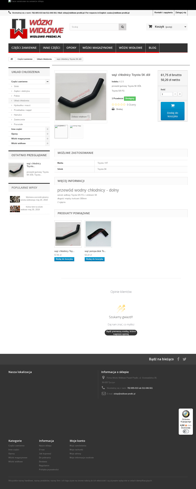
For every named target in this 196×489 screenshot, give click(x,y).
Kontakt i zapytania (164, 12)
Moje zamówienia (78, 446)
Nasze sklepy (45, 446)
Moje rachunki (76, 450)
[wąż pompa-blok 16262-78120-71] (98, 234)
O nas (42, 450)
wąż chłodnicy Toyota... (34, 164)
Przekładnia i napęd (22, 110)
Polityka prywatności (49, 469)
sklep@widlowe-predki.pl (124, 394)
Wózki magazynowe (98, 47)
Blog (152, 47)
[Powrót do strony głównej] (12, 59)
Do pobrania (45, 458)
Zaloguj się (180, 12)
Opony (71, 47)
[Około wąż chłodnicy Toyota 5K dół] (16, 170)
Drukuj (119, 109)
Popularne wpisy (24, 187)
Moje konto (77, 441)
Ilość (163, 89)
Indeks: (115, 81)
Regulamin (44, 465)
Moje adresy (75, 454)
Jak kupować (45, 454)
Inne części (51, 47)
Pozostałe (18, 124)
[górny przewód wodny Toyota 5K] (68, 234)
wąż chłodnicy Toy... (64, 251)
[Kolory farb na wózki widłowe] (15, 208)
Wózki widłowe (130, 47)
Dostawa (43, 461)
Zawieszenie (19, 119)
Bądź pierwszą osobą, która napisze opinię (121, 332)
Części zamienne (24, 47)
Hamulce (17, 115)
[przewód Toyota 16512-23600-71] (61, 131)
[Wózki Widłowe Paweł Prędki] (36, 29)
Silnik (16, 86)
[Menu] (191, 410)
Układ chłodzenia (21, 100)
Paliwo (16, 96)
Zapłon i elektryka (21, 91)
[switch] (186, 431)
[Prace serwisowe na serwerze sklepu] (98, 5)
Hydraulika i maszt (21, 105)
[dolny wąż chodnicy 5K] (76, 131)
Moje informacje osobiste (82, 458)
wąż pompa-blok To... (95, 251)
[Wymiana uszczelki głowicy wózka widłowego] (15, 199)
